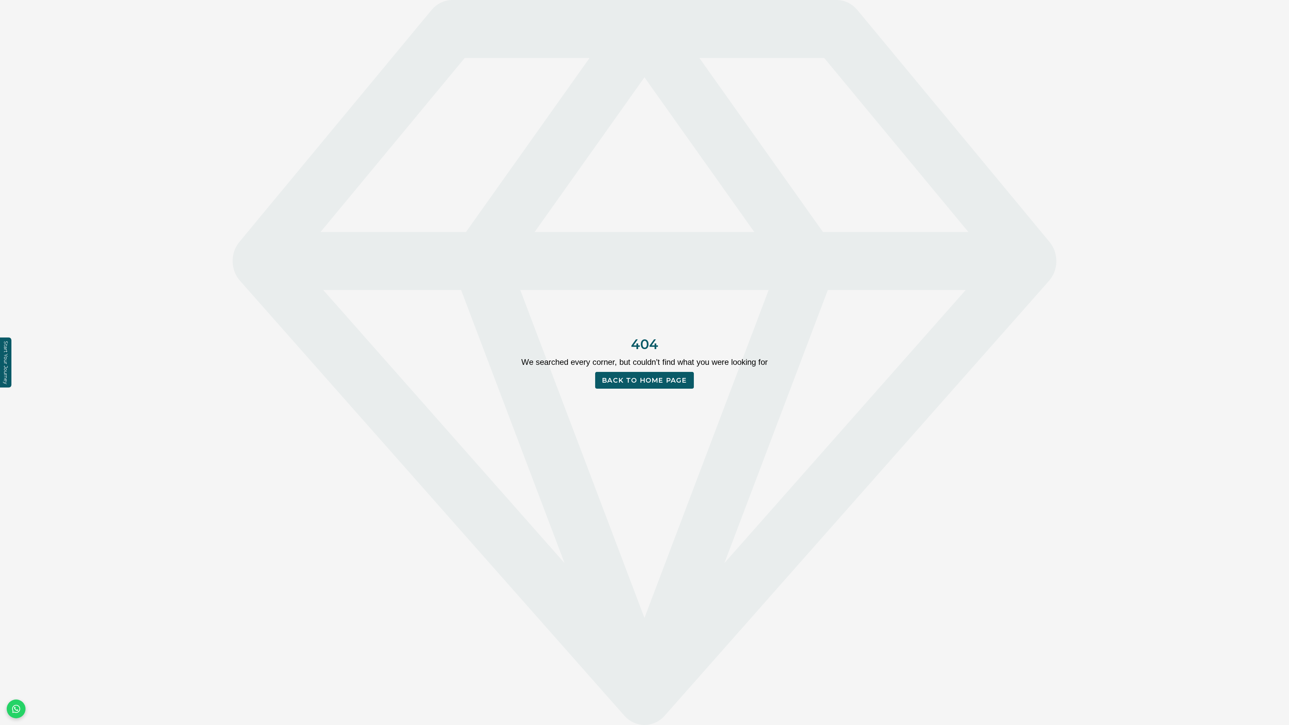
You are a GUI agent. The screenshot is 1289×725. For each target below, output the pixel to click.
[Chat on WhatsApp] (16, 708)
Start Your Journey (6, 362)
